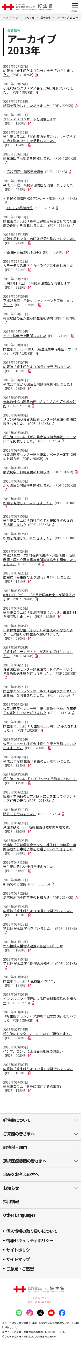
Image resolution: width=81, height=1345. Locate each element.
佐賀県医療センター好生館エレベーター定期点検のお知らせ (39, 456)
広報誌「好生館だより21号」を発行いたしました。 (38, 72)
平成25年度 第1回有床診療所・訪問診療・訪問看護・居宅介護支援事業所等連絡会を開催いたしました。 (39, 559)
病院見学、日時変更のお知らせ (38, 471)
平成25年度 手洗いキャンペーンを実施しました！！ (38, 302)
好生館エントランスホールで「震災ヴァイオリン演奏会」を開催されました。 (39, 693)
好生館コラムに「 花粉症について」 (30, 983)
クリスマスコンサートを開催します (29, 121)
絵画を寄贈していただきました (38, 105)
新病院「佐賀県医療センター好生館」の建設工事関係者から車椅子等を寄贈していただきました (39, 849)
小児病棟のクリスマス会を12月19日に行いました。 (38, 90)
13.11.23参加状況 (30, 207)
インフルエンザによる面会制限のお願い (33, 1053)
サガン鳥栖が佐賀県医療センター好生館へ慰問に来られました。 (39, 421)
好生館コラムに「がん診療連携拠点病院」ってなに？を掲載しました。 (39, 438)
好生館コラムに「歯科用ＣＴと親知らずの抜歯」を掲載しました (39, 522)
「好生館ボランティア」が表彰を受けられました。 (38, 653)
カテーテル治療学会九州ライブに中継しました (38, 267)
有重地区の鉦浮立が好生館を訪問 (40, 318)
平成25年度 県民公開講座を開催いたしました (38, 187)
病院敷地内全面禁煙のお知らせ (38, 897)
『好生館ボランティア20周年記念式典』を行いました (39, 1018)
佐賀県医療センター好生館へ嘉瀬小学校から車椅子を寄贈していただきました (39, 710)
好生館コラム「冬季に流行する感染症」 (33, 1088)
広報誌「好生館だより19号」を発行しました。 (38, 579)
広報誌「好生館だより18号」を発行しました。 (38, 912)
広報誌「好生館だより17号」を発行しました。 (38, 1070)
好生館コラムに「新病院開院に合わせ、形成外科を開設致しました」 (39, 614)
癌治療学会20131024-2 (35, 252)
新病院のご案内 (26, 883)
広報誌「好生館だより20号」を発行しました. (37, 368)
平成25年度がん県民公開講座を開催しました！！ (40, 386)
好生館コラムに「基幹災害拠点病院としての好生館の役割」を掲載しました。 (39, 223)
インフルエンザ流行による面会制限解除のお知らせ (39, 1000)
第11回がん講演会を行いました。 (40, 928)
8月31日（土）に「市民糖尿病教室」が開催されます (39, 596)
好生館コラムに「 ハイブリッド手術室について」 (40, 780)
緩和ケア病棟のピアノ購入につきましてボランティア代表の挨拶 (39, 798)
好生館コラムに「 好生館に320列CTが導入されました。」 (40, 728)
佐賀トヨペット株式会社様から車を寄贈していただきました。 (39, 745)
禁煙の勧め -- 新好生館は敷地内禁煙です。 (37, 829)
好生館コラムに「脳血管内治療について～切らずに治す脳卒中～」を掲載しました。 (39, 140)
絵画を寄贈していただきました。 (40, 502)
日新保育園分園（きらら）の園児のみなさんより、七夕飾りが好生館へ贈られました (38, 634)
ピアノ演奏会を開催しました (36, 335)
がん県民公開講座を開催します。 (39, 485)
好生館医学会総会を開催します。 (39, 158)
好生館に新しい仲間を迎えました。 (29, 868)
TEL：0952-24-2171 (39, 1297)
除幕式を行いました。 (31, 813)
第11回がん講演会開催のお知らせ (40, 963)
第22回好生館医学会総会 (36, 171)
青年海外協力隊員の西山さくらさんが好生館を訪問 (39, 403)
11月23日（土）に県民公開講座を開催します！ (38, 285)
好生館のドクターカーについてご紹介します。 (37, 1035)
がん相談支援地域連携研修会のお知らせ (33, 948)
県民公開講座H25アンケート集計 (41, 198)
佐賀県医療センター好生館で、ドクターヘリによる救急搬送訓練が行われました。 (39, 671)
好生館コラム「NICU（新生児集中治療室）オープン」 (40, 351)
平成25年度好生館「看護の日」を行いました (36, 763)
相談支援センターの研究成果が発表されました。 (39, 240)
